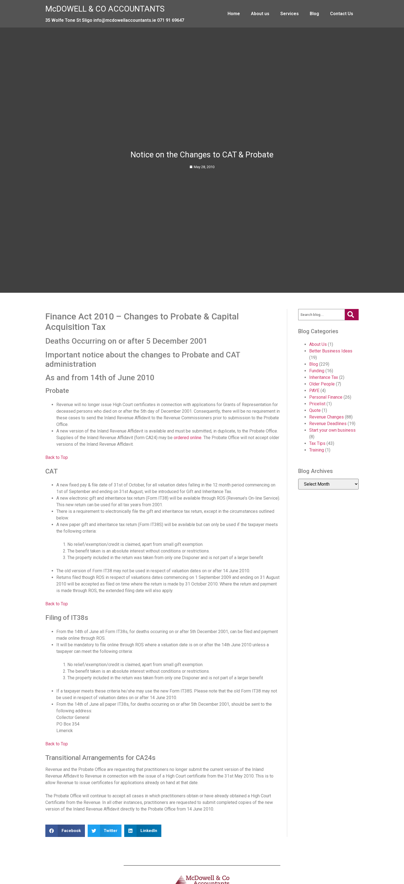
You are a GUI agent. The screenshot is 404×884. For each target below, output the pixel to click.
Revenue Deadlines (328, 423)
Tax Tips (317, 443)
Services (289, 13)
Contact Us (341, 13)
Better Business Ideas (330, 351)
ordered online (187, 437)
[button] (65, 831)
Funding (316, 370)
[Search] (352, 315)
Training (316, 450)
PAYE (314, 390)
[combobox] (321, 315)
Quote (315, 410)
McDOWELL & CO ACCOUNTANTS (105, 8)
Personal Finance (325, 397)
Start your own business (332, 430)
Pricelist (317, 403)
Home (234, 13)
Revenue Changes (326, 417)
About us (260, 13)
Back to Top (56, 457)
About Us (318, 344)
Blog (314, 13)
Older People (322, 384)
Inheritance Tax (323, 377)
